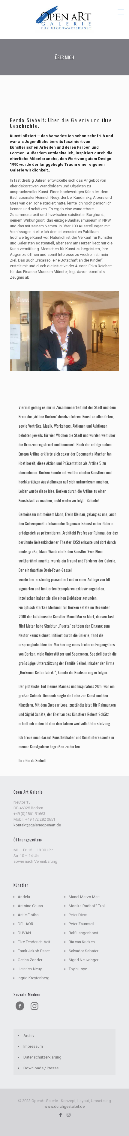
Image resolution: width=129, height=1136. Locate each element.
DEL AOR (25, 924)
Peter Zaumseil (81, 924)
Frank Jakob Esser (34, 951)
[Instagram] (68, 1115)
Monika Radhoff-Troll (87, 906)
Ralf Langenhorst (83, 933)
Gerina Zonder (30, 960)
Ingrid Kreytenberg (34, 978)
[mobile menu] (121, 12)
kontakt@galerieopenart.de (37, 825)
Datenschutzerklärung (42, 1057)
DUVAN (24, 933)
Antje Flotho (28, 915)
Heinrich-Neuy (30, 969)
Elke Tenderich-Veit (34, 942)
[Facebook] (60, 1115)
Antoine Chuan (30, 906)
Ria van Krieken (82, 942)
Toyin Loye (78, 969)
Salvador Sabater (83, 951)
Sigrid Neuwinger (83, 960)
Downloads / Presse (40, 1068)
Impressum (33, 1046)
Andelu (24, 897)
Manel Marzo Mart (84, 897)
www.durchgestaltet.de (64, 1106)
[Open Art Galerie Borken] (64, 18)
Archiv (28, 1035)
